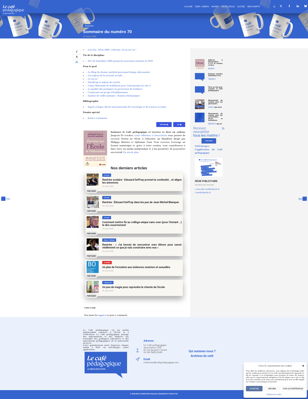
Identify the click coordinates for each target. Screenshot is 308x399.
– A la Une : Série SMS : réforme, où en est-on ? (111, 50)
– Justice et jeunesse (96, 118)
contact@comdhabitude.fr (207, 189)
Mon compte (253, 6)
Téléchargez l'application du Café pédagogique (209, 149)
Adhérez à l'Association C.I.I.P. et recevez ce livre (215, 62)
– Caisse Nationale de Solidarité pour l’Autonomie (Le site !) (118, 85)
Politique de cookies (274, 394)
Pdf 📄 (179, 124)
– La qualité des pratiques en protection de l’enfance (114, 89)
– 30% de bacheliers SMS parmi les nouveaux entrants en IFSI (119, 61)
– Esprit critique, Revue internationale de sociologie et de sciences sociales (126, 107)
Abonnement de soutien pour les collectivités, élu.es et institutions (215, 117)
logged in (102, 315)
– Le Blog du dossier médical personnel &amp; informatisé (118, 72)
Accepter (254, 389)
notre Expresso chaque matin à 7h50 (106, 346)
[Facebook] (289, 6)
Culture (241, 6)
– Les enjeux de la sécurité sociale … (105, 75)
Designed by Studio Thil (168, 394)
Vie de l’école (228, 6)
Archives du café (202, 356)
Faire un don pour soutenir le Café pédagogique (215, 88)
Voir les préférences (293, 389)
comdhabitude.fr (203, 192)
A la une (188, 6)
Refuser (272, 389)
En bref (215, 6)
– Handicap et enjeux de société (103, 82)
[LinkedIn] (297, 6)
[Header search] (274, 6)
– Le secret (92, 79)
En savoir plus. (131, 152)
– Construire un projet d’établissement (107, 92)
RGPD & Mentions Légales (146, 394)
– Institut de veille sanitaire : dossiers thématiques (113, 96)
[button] (303, 366)
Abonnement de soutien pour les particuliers (215, 102)
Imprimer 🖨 (164, 124)
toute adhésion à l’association (150, 135)
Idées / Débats (202, 6)
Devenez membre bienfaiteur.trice (215, 74)
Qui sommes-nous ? (202, 351)
